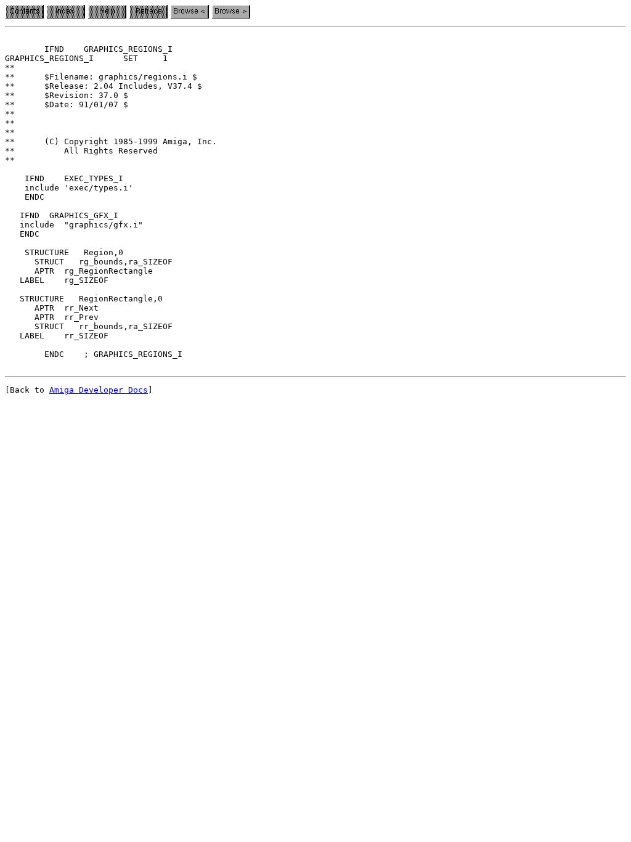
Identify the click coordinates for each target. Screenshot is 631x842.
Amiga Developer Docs (98, 389)
